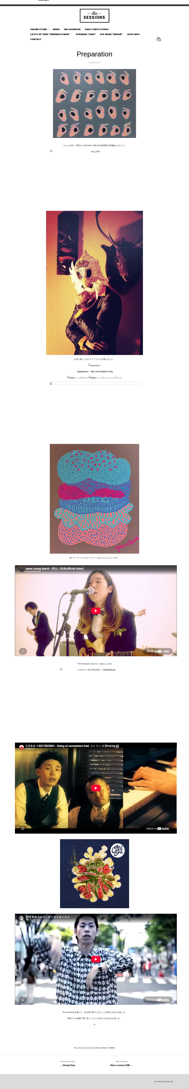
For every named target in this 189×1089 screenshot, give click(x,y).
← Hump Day (67, 1064)
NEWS (112, 1048)
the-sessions (101, 1048)
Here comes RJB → (121, 1064)
